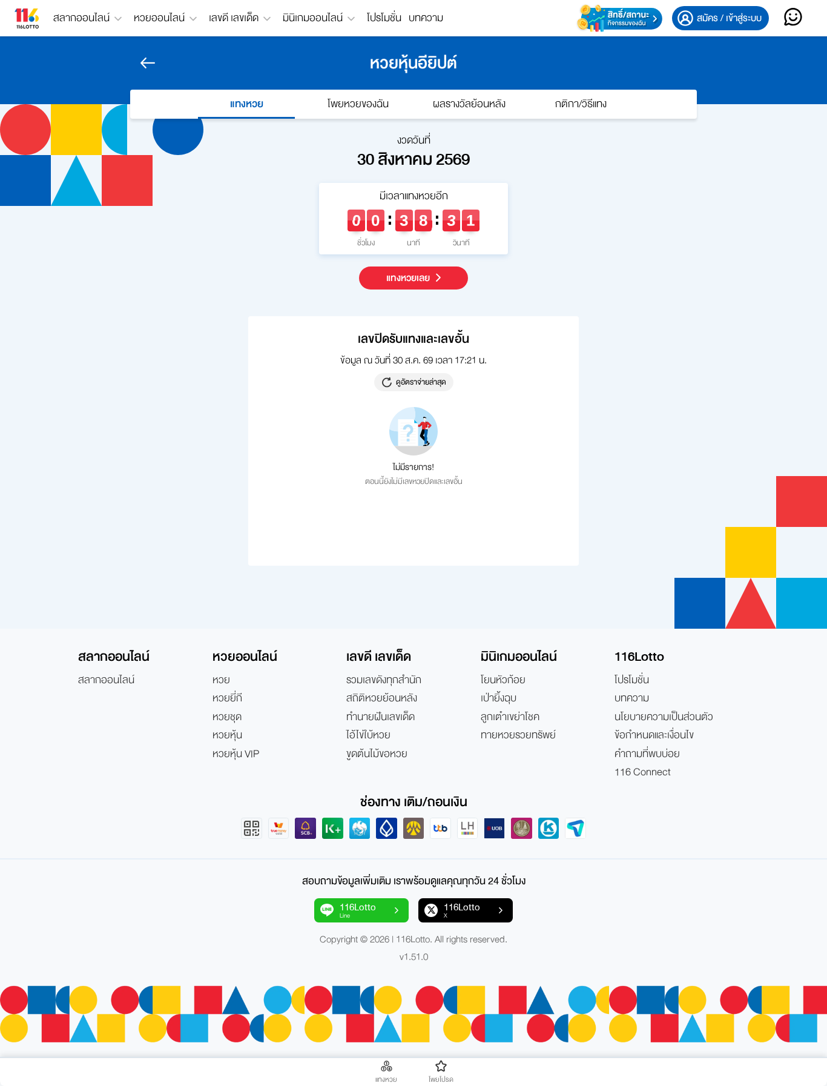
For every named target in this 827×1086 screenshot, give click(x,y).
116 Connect (642, 772)
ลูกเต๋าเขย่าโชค (510, 717)
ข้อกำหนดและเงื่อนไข (654, 735)
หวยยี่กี (227, 698)
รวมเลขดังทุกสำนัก (383, 680)
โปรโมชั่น (384, 18)
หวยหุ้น (227, 735)
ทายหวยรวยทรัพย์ (518, 735)
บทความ (426, 18)
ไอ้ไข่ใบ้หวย (368, 735)
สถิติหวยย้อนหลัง (381, 698)
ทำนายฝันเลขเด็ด (380, 717)
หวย (221, 680)
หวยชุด (227, 717)
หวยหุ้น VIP (236, 754)
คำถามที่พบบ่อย (647, 754)
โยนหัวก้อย (503, 680)
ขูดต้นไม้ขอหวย (376, 754)
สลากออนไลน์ (106, 680)
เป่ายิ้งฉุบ (498, 698)
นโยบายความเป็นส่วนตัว (663, 717)
